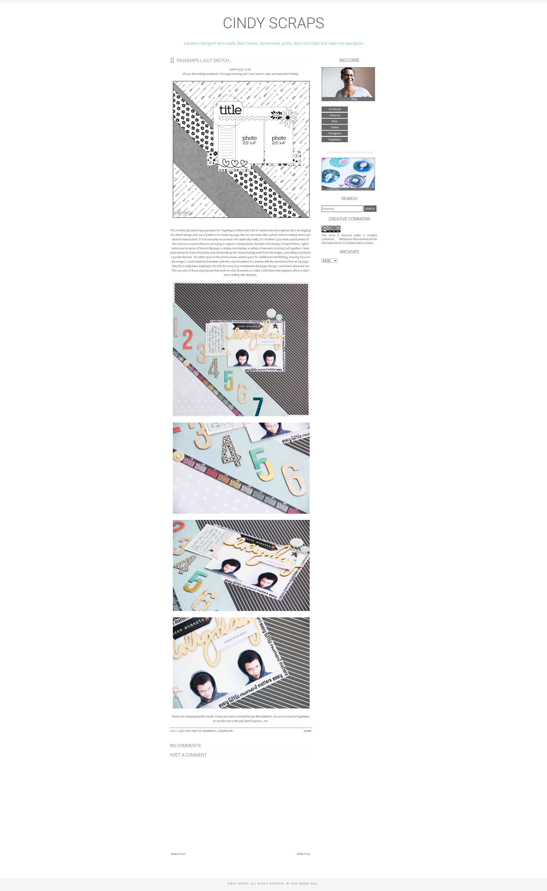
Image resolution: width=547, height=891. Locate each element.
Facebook (335, 109)
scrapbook (225, 731)
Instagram (334, 133)
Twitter (334, 127)
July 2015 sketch (190, 731)
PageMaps (227, 230)
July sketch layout (196, 230)
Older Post (303, 854)
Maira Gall (309, 883)
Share (307, 731)
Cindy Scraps (273, 23)
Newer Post (178, 854)
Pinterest (334, 115)
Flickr (335, 121)
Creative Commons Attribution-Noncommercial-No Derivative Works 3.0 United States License (349, 239)
